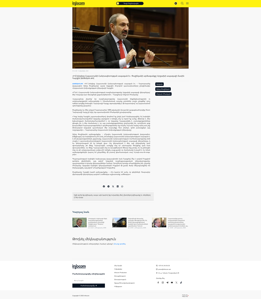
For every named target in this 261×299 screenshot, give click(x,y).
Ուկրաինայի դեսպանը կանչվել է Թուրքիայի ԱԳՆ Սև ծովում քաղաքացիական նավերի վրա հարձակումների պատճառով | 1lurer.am (138, 222)
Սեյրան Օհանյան (163, 94)
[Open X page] (176, 283)
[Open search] (182, 3)
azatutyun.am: (78, 83)
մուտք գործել (119, 244)
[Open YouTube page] (172, 283)
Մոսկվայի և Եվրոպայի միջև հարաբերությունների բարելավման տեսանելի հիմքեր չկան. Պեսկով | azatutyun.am (97, 222)
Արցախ (159, 84)
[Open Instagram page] (163, 283)
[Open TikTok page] (181, 283)
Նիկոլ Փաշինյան (163, 89)
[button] (104, 186)
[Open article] (79, 222)
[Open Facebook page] (158, 283)
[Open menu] (187, 3)
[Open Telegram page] (167, 283)
